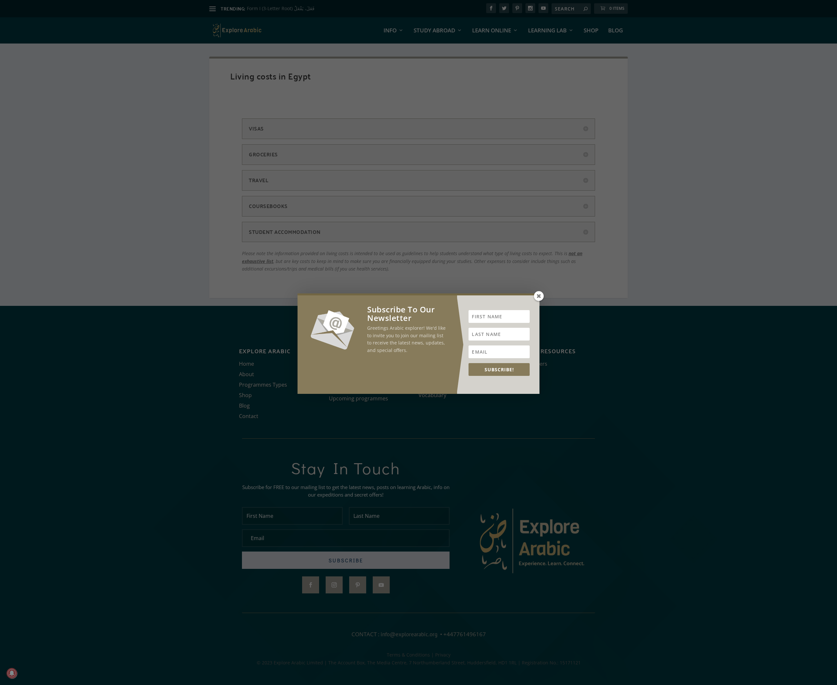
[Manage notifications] (12, 673)
